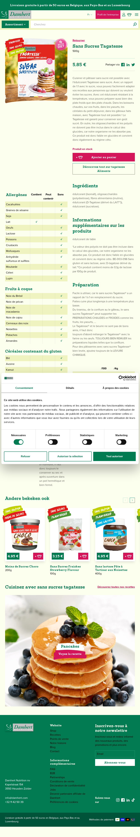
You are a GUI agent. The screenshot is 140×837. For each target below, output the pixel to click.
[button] (132, 500)
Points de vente (59, 739)
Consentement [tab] (24, 387)
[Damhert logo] (15, 14)
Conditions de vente (62, 781)
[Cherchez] (135, 24)
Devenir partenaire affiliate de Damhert (67, 796)
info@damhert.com (16, 798)
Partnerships (57, 777)
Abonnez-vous (114, 762)
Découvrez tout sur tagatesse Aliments (104, 169)
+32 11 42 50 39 (14, 802)
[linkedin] (128, 800)
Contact (54, 751)
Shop (53, 731)
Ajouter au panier (96, 157)
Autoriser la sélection (70, 456)
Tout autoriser (114, 456)
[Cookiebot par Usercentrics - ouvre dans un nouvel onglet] (121, 378)
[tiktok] (133, 800)
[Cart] (129, 14)
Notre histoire (58, 743)
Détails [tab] (70, 387)
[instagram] (118, 800)
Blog (52, 747)
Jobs (53, 790)
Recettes (55, 735)
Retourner (79, 40)
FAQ (52, 769)
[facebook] (123, 800)
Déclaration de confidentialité (67, 785)
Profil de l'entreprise (108, 14)
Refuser (25, 456)
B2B (52, 773)
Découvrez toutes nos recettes (116, 587)
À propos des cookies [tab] (116, 387)
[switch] (53, 442)
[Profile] (123, 14)
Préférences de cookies (64, 802)
